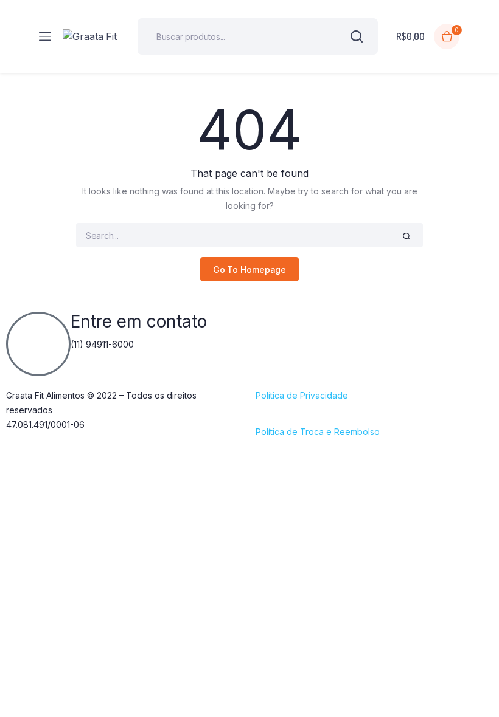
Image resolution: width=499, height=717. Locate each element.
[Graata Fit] (91, 36)
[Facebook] (271, 327)
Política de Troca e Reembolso (318, 432)
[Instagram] (304, 327)
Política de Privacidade (302, 395)
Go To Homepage (250, 269)
